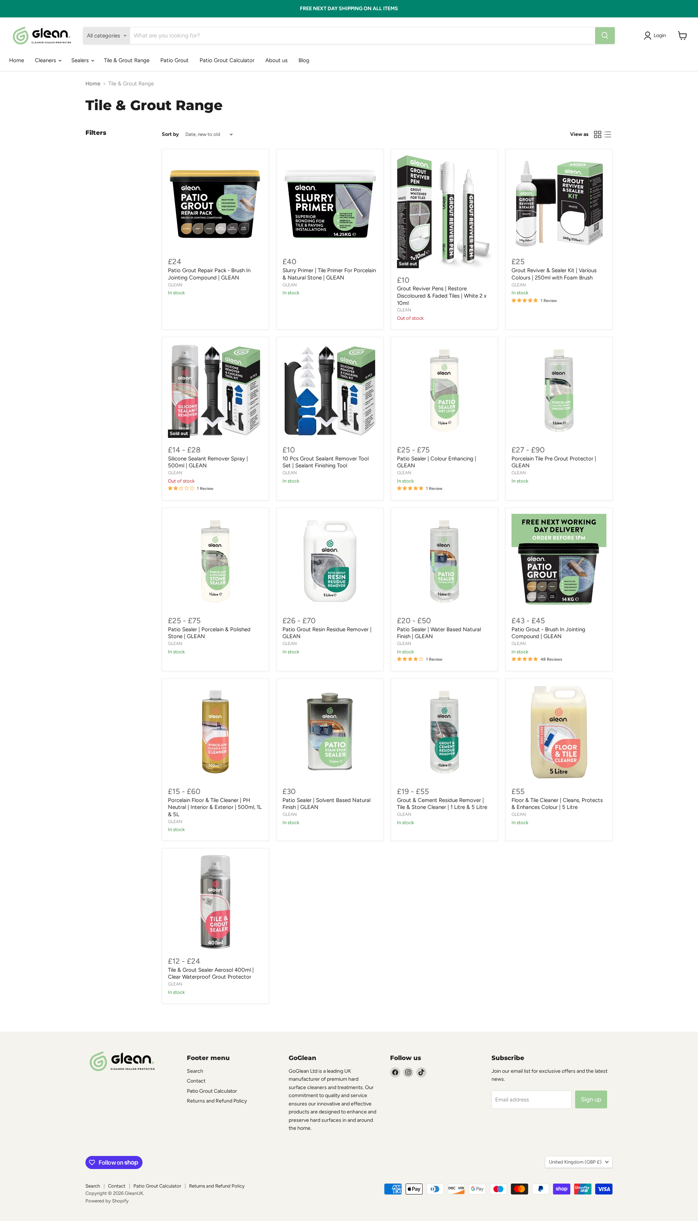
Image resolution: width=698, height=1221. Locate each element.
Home (16, 60)
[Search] (605, 35)
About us (276, 60)
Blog (303, 60)
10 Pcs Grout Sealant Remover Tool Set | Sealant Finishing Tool (325, 462)
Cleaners (46, 60)
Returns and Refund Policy (217, 1101)
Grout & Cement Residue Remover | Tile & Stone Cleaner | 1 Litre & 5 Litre (442, 804)
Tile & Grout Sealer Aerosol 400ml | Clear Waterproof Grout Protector (211, 973)
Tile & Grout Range (126, 60)
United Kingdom (575, 1162)
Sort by (170, 134)
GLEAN (175, 284)
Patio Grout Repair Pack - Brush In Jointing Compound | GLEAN (209, 274)
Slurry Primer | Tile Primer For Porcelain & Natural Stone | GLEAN (329, 274)
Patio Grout (174, 60)
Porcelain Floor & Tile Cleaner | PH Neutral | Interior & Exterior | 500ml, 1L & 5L (215, 807)
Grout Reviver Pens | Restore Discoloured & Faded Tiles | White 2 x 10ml (441, 295)
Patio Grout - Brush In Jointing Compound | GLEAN (548, 633)
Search (195, 1071)
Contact (196, 1081)
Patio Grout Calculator (227, 60)
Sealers (80, 60)
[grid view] (598, 134)
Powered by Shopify (107, 1201)
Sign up (591, 1099)
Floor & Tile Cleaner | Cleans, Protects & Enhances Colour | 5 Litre (557, 804)
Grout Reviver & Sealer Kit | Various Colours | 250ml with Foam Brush (554, 274)
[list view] (608, 134)
